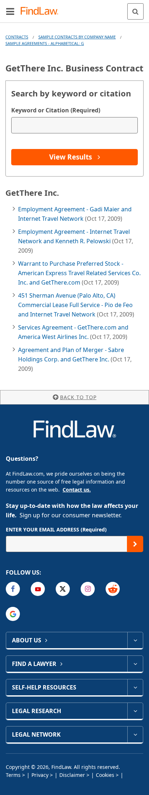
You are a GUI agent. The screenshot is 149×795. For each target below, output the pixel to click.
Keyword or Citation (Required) (55, 110)
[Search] (135, 11)
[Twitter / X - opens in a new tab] (63, 589)
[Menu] (10, 11)
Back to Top (78, 397)
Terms (13, 774)
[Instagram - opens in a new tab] (88, 589)
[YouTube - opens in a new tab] (38, 589)
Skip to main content (74, 8)
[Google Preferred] (13, 614)
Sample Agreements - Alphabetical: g (44, 43)
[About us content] (135, 640)
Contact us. (77, 489)
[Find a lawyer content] (135, 664)
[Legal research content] (135, 711)
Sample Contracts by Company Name (77, 37)
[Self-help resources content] (135, 687)
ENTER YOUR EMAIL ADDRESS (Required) (56, 529)
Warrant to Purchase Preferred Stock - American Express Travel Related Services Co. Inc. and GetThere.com (79, 273)
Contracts (16, 37)
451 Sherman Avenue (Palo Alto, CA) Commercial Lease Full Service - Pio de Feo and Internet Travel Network (75, 304)
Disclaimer (72, 774)
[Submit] (135, 544)
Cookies (105, 774)
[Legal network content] (135, 734)
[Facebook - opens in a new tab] (13, 589)
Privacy (39, 774)
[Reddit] (113, 589)
